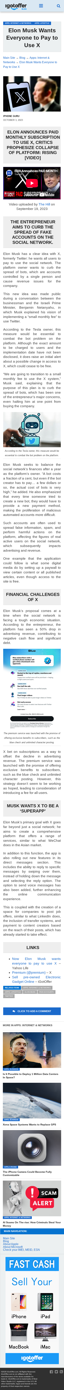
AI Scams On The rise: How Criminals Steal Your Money (32, 1224)
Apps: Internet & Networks (37, 988)
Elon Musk (30, 992)
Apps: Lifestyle (13, 992)
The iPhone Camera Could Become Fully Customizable (27, 1173)
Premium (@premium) (29, 972)
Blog (6, 1241)
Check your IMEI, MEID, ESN (21, 1249)
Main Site (9, 1238)
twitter (9, 996)
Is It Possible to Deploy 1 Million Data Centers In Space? (30, 1076)
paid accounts (46, 992)
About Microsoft (13, 1246)
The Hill (44, 204)
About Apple (10, 1244)
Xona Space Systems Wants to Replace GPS (29, 1124)
